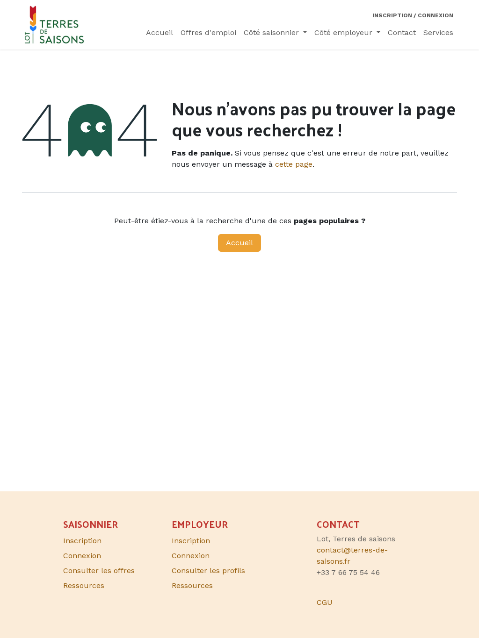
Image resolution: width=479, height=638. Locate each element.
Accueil (239, 242)
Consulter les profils (208, 570)
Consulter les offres (99, 570)
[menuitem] (159, 32)
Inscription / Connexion (412, 15)
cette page (293, 164)
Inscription (191, 540)
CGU (325, 602)
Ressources (192, 585)
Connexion (191, 555)
